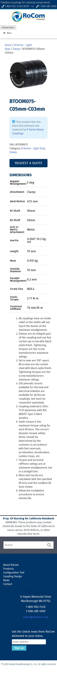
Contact (7, 584)
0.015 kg (32, 260)
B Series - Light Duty (33, 148)
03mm (31, 220)
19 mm (31, 251)
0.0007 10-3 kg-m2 (37, 240)
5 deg (30, 182)
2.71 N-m (32, 298)
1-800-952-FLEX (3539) (17, 6)
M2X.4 (30, 289)
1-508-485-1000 (47, 6)
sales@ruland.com (35, 617)
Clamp (16, 48)
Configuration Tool (13, 572)
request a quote (28, 163)
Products (8, 568)
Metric (31, 229)
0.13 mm (32, 201)
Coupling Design (12, 576)
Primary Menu (8, 27)
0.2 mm (32, 279)
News (6, 580)
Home (8, 45)
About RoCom (11, 564)
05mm (31, 211)
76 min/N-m (35, 308)
